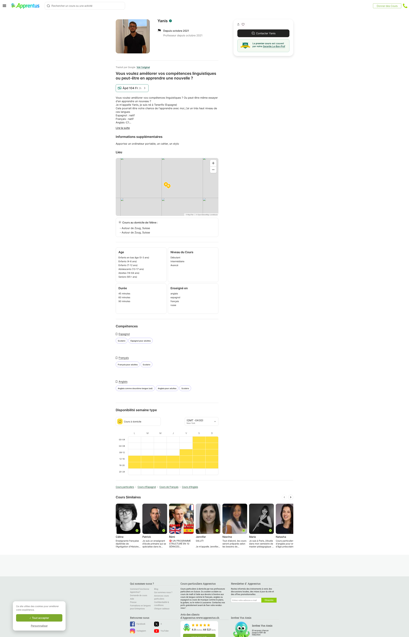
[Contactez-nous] (405, 6)
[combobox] (85, 6)
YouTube (165, 631)
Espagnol (124, 334)
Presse (133, 602)
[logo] (26, 5)
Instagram (141, 631)
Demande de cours (138, 595)
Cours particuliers (125, 486)
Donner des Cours (387, 6)
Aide (132, 599)
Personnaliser (39, 625)
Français (124, 357)
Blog (156, 589)
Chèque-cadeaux (161, 608)
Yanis (162, 20)
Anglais (123, 381)
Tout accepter (40, 617)
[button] (243, 24)
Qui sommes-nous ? (163, 592)
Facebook (140, 624)
